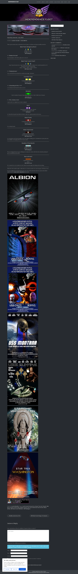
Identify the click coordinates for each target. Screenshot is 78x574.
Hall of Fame (57, 2)
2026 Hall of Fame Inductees (57, 39)
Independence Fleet (13, 1)
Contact (44, 571)
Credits (33, 571)
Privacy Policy (40, 571)
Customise (7, 569)
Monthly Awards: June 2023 (14, 515)
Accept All (22, 569)
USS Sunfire (28, 112)
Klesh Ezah (34, 507)
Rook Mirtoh (24, 40)
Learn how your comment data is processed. (32, 565)
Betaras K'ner (32, 506)
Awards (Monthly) (15, 506)
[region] (14, 565)
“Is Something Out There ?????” (15, 85)
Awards (51, 2)
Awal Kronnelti (26, 506)
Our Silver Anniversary (56, 37)
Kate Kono (30, 507)
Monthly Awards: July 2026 (57, 31)
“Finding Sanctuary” (13, 71)
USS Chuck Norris (28, 69)
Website (9, 556)
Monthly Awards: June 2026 (57, 35)
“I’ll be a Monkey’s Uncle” (14, 99)
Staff (47, 2)
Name (8, 550)
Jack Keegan (16, 507)
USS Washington (28, 53)
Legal (36, 571)
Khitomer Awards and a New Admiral (59, 33)
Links (62, 2)
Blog (65, 2)
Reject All (15, 569)
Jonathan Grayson (23, 507)
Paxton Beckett (40, 507)
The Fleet (39, 2)
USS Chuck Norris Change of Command (39, 515)
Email (8, 553)
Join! (69, 2)
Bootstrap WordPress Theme (44, 572)
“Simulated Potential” (13, 55)
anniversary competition (19, 172)
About (43, 2)
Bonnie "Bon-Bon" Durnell (40, 506)
